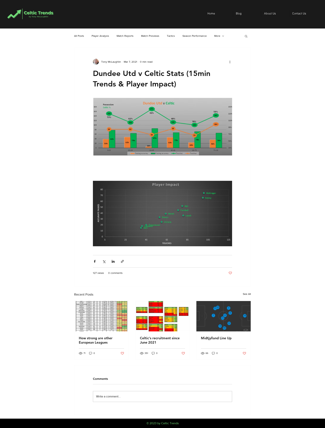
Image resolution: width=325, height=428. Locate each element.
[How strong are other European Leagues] (101, 316)
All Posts (79, 35)
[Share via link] (122, 261)
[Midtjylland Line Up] (223, 316)
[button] (246, 36)
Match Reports (125, 35)
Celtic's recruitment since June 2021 (160, 340)
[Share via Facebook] (94, 261)
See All (247, 293)
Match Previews (150, 35)
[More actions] (230, 61)
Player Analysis (100, 35)
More (217, 35)
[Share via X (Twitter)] (104, 261)
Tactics (171, 35)
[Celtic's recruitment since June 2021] (162, 316)
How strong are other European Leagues (95, 340)
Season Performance (194, 35)
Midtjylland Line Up (216, 338)
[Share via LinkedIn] (113, 261)
